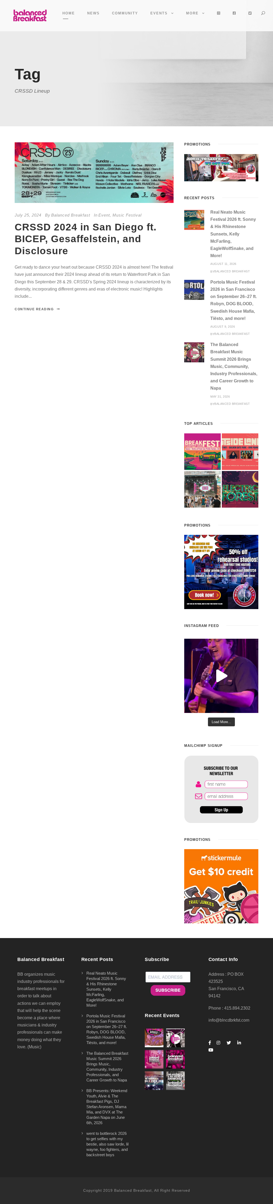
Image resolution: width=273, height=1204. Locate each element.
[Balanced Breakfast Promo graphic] (221, 571)
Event (104, 215)
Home (68, 13)
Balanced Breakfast (70, 215)
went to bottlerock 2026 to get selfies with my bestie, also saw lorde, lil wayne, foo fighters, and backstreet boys (107, 1144)
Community (125, 13)
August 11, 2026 (223, 263)
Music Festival (127, 215)
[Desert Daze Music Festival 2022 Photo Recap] (202, 489)
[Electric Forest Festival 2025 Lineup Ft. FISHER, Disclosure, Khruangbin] (240, 489)
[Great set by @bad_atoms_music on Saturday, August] (221, 676)
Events (159, 13)
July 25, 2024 (28, 215)
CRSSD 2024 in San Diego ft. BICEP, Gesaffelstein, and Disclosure (85, 239)
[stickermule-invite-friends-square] (221, 886)
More (192, 13)
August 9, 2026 (222, 326)
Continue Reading (34, 309)
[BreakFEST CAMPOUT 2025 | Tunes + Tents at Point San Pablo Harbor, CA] (202, 451)
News (93, 13)
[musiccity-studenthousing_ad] (221, 167)
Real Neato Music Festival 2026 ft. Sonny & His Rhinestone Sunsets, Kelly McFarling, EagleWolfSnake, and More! (233, 234)
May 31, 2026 (220, 396)
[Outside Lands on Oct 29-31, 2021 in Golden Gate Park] (240, 451)
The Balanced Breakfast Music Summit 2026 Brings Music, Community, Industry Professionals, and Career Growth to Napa (233, 366)
